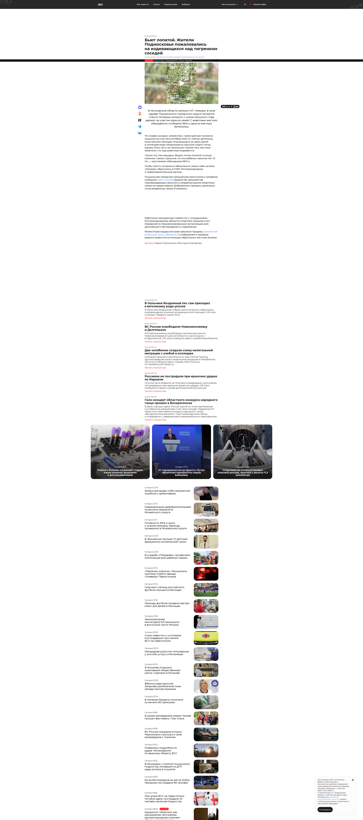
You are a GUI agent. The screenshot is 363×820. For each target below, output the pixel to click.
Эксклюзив (149, 60)
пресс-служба (165, 179)
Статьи (156, 4)
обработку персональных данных (328, 798)
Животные (188, 60)
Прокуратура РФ (171, 60)
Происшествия (159, 60)
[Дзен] (230, 106)
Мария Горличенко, (165, 243)
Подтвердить (325, 810)
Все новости (143, 4)
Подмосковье (170, 4)
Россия (181, 60)
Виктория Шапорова (190, 243)
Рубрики (186, 4)
